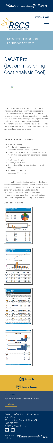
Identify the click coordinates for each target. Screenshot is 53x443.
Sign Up (11, 404)
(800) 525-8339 (42, 17)
